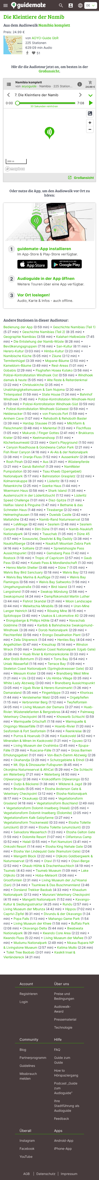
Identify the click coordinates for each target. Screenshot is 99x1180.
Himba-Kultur (54, 351)
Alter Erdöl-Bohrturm (18, 659)
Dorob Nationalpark (53, 630)
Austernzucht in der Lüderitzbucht (29, 495)
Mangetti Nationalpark (39, 899)
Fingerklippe (51, 692)
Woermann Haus (15, 490)
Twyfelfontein (77, 702)
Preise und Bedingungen (64, 996)
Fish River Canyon (16, 452)
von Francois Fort (55, 413)
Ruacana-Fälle (40, 750)
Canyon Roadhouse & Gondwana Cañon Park (40, 447)
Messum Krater (25, 673)
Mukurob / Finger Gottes (40, 433)
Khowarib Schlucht (71, 716)
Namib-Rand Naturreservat (59, 519)
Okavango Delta (35, 928)
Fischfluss (83, 428)
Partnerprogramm (33, 1058)
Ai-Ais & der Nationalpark (69, 452)
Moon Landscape (79, 601)
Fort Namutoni (61, 842)
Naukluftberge (14, 543)
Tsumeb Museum (48, 870)
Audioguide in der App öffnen (46, 278)
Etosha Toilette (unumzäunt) (60, 827)
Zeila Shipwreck (26, 640)
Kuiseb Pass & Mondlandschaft (54, 563)
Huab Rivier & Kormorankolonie (46, 654)
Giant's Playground (63, 442)
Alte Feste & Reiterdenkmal (67, 380)
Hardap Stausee (35, 423)
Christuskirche (33, 385)
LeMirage (21, 524)
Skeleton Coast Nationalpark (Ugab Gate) (64, 649)
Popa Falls (21, 919)
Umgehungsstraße (17, 587)
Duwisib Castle (60, 514)
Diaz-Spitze (57, 500)
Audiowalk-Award (62, 1009)
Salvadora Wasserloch (30, 832)
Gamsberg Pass (58, 553)
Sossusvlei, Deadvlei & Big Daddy (47, 539)
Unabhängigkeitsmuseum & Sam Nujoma (34, 389)
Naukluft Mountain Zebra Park (68, 543)
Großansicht (49, 70)
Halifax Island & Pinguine (22, 505)
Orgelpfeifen (79, 697)
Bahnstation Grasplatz (59, 476)
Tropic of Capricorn (49, 558)
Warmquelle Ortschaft (30, 721)
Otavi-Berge (80, 861)
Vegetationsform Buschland (57, 803)
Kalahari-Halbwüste (70, 337)
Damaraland (12, 692)
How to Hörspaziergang (66, 1072)
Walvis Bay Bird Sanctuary (23, 572)
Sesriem (54, 524)
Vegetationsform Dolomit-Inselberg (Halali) (38, 808)
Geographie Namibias (19, 337)
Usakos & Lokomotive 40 (60, 615)
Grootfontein (12, 880)
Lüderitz (53, 481)
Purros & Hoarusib (27, 736)
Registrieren (29, 994)
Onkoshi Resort (14, 846)
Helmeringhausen (16, 514)
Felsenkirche (12, 486)
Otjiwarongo (12, 779)
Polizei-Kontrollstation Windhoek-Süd (50, 404)
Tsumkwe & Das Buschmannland (55, 885)
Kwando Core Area (57, 933)
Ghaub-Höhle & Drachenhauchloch (48, 866)
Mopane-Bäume (57, 361)
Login (24, 1002)
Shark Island (57, 490)
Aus (45, 462)
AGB (26, 1174)
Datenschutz (45, 1174)
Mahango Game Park (64, 919)
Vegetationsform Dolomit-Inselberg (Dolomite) (37, 813)
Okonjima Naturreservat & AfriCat (28, 769)
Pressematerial (65, 1019)
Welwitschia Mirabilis (38, 606)
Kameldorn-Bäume (17, 365)
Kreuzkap (49, 644)
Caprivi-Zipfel (13, 914)
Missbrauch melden (28, 1076)
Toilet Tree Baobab (20, 952)
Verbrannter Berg (35, 702)
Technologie (63, 1027)
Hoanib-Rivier (65, 726)
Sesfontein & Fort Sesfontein (24, 731)
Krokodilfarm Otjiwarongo (61, 779)
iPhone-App (63, 1148)
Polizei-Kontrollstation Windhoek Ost (30, 375)
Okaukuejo (30, 798)
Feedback (61, 1118)
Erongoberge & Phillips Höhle (28, 620)
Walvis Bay (71, 572)
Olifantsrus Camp (79, 837)
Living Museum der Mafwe (63, 938)
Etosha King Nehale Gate (64, 846)
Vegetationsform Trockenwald (25, 822)
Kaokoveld (68, 736)
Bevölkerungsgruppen (20, 346)
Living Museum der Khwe (32, 923)
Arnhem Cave (13, 418)
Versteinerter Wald (36, 697)
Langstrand (12, 591)
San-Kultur (64, 346)
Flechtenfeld (12, 635)
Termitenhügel (14, 361)
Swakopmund (13, 596)
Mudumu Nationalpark (30, 943)
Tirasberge (55, 510)
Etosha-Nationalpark (71, 793)
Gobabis (9, 370)
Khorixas (86, 692)
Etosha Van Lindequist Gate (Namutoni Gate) (47, 851)
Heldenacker (13, 413)
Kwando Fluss (13, 938)
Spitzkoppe (12, 615)
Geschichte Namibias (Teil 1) (74, 327)
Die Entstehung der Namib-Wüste (39, 341)
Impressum (69, 1174)
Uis (24, 678)
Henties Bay (66, 640)
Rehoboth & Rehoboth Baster (65, 418)
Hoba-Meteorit (46, 875)
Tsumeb (9, 870)
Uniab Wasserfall (15, 664)
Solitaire (28, 548)
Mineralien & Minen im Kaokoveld (28, 741)
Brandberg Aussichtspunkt (75, 683)
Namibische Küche (17, 356)
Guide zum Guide (62, 1060)
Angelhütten (12, 644)
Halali (27, 842)
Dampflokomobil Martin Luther (67, 596)
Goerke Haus (51, 486)
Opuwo (77, 741)
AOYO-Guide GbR (45, 38)
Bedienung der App (18, 327)
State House (51, 394)
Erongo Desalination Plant (61, 635)
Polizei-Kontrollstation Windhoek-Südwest (37, 409)
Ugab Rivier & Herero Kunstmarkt (48, 688)
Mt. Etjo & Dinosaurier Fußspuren (38, 765)
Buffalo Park (80, 923)
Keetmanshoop (44, 438)
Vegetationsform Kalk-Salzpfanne (28, 817)
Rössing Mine (57, 611)
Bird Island (59, 587)
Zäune (56, 356)
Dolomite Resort (34, 837)
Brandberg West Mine (72, 673)
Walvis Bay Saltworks (55, 582)
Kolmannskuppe (15, 481)
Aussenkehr (70, 457)
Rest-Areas (60, 365)
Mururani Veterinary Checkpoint (66, 894)
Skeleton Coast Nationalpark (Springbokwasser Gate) (43, 668)
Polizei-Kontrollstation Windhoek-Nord (66, 399)
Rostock (9, 558)
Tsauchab (49, 534)
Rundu (67, 904)
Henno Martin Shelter (22, 567)
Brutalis (19, 789)
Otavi (48, 861)
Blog (23, 1050)
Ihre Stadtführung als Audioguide (66, 1105)
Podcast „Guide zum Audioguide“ (65, 1088)
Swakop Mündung (54, 591)
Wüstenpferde (78, 462)
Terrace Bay (57, 664)
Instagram (27, 1140)
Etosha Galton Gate (80, 832)
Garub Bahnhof (33, 466)
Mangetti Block (25, 856)
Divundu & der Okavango (63, 914)
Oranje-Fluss (32, 457)
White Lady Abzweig (19, 683)
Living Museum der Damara (43, 707)
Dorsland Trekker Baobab (33, 890)
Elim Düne (42, 529)
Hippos (70, 909)
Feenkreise (74, 731)
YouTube (26, 1156)
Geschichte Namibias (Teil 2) (43, 332)
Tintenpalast (12, 394)
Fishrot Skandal (34, 601)
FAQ (57, 1050)
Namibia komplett (54, 25)
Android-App (63, 1140)
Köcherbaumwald (16, 442)
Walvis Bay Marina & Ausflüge (28, 577)
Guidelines (27, 1066)
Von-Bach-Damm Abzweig (67, 755)
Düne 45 (83, 534)
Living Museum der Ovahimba (36, 745)
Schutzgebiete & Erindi (67, 760)
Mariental (50, 428)
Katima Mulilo (67, 947)
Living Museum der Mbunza (24, 909)
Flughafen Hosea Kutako (54, 370)
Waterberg (52, 774)
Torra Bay (61, 659)
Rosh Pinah (14, 462)
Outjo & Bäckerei (26, 784)
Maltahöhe (11, 519)
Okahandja (22, 760)
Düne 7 (63, 567)
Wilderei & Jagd (70, 784)
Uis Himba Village (59, 678)
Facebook (27, 1148)
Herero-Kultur (13, 351)
